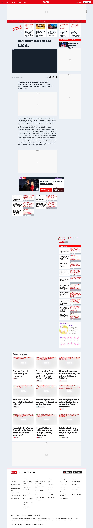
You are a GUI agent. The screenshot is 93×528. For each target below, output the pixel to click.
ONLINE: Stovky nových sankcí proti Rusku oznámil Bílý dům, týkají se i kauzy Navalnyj (29, 33)
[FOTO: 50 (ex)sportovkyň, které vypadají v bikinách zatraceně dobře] (28, 205)
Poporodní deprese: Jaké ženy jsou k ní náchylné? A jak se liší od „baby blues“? (64, 295)
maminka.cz (73, 319)
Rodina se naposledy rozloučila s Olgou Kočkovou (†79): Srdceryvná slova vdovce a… (75, 33)
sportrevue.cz (27, 207)
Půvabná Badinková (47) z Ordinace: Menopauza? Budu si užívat (64, 258)
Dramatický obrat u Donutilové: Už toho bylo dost (64, 279)
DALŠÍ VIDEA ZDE (58, 178)
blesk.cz (26, 200)
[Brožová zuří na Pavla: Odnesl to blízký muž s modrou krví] (75, 265)
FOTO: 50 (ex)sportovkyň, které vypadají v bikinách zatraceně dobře (17, 205)
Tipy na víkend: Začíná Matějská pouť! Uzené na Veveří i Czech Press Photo (52, 32)
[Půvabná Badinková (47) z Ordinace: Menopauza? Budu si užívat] (75, 258)
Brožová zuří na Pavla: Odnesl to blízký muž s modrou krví (63, 265)
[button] (67, 472)
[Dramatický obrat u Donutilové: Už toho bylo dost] (75, 280)
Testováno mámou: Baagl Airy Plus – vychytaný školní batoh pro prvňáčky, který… (64, 302)
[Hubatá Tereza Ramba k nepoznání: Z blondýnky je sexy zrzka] (75, 251)
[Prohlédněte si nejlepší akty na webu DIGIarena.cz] (69, 238)
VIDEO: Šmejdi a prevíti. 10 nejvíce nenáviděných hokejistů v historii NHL (17, 212)
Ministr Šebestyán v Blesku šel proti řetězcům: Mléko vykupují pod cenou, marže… (17, 198)
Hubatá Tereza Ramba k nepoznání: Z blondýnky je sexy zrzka (64, 251)
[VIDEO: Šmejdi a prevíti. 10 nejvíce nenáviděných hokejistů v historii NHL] (28, 212)
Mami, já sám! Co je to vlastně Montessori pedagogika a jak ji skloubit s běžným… (64, 287)
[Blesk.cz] (46, 2)
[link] (19, 472)
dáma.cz (72, 311)
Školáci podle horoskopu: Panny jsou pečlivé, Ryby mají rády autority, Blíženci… (64, 316)
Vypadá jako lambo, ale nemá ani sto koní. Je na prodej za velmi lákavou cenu (41, 197)
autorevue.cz (50, 200)
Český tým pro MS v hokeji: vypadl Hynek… (73, 45)
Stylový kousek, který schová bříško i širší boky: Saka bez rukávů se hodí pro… (41, 205)
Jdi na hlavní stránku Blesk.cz (67, 40)
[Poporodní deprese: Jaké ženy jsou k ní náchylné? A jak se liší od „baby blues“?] (75, 295)
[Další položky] (84, 21)
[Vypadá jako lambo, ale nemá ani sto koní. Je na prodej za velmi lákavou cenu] (51, 198)
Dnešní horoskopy (64, 323)
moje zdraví (73, 297)
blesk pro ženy (51, 207)
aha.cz (72, 268)
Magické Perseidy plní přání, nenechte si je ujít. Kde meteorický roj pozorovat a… (64, 309)
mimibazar (72, 290)
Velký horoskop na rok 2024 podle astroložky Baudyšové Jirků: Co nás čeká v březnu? (40, 33)
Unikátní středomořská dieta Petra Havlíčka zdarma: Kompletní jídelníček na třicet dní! (64, 33)
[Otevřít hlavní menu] (2, 2)
